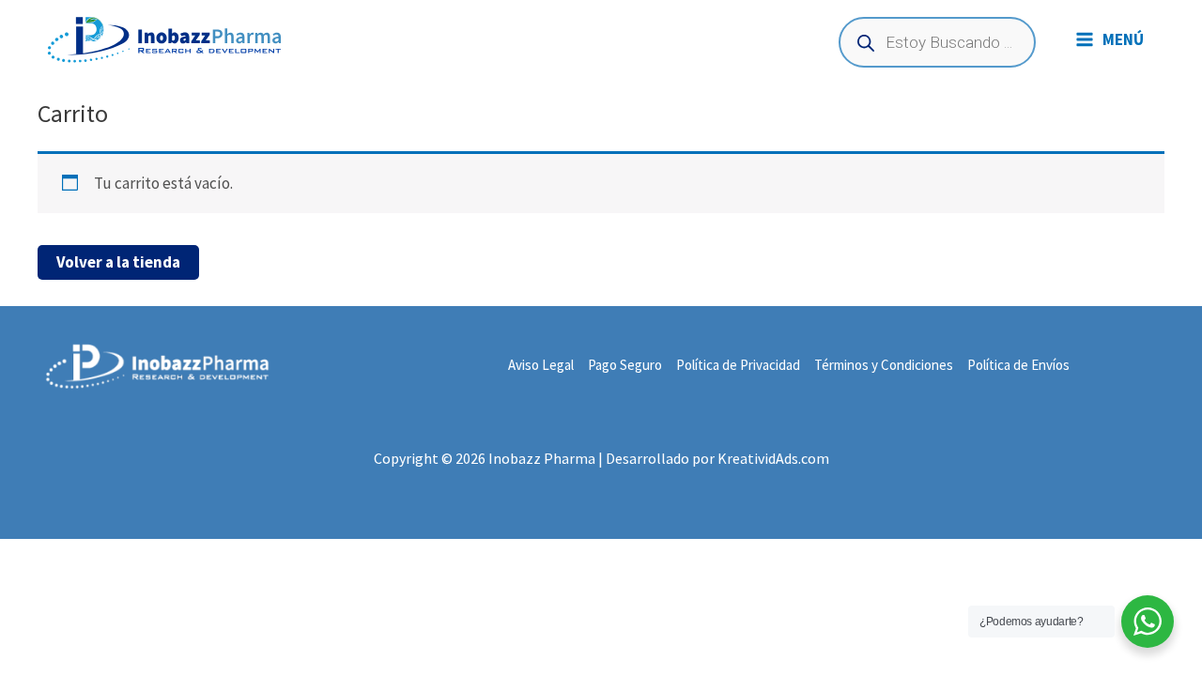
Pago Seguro (625, 365)
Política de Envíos (1018, 365)
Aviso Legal (541, 365)
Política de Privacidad (738, 365)
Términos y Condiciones (883, 365)
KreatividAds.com (773, 458)
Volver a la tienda (118, 262)
